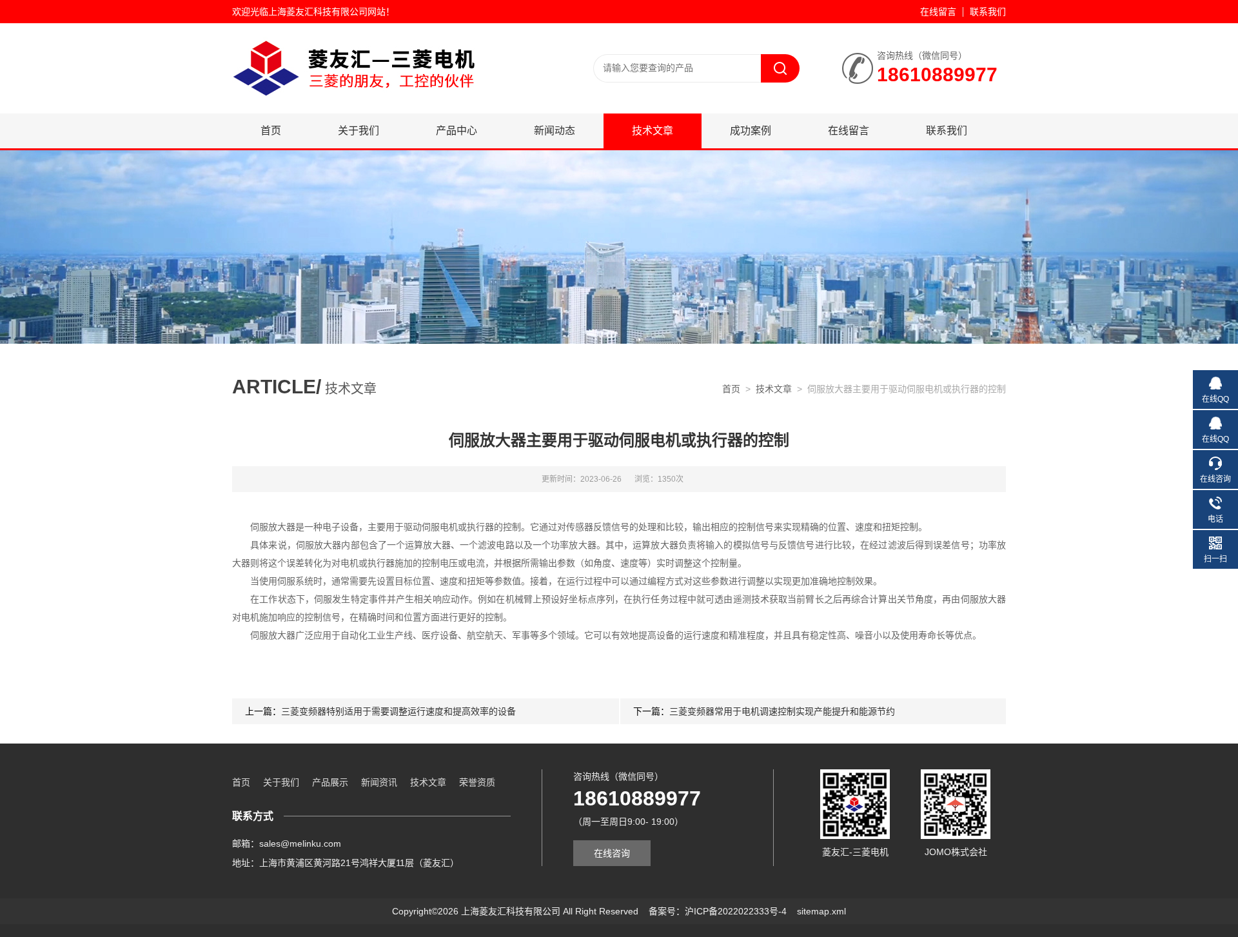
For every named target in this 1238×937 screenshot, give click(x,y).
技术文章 (652, 130)
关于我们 (358, 130)
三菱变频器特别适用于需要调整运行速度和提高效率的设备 (398, 711)
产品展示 (330, 782)
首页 (270, 130)
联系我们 (988, 11)
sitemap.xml (821, 911)
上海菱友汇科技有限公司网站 (327, 11)
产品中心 (456, 130)
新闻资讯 (379, 782)
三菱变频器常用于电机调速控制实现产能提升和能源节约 (782, 711)
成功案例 (750, 130)
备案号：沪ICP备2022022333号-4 (718, 911)
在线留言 (938, 11)
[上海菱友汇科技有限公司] (387, 68)
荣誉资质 (477, 782)
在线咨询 (612, 853)
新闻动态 (554, 130)
